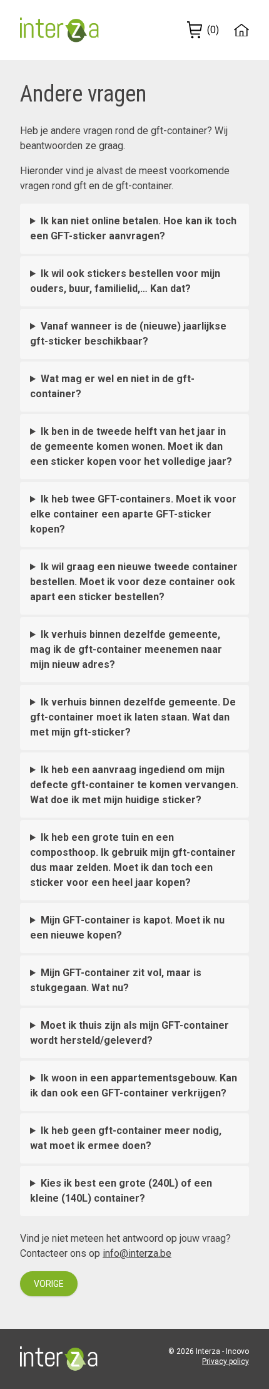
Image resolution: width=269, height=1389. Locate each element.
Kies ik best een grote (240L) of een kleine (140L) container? (121, 1190)
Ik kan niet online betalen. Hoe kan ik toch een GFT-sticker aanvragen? (133, 228)
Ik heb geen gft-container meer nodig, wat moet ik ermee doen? (125, 1138)
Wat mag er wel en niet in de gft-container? (112, 386)
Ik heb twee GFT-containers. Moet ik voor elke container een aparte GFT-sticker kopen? (133, 514)
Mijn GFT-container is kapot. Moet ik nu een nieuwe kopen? (127, 927)
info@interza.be (137, 1253)
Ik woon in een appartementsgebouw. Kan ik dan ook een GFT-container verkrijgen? (133, 1085)
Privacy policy (225, 1361)
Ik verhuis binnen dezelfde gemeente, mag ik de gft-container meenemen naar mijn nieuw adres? (126, 649)
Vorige (49, 1284)
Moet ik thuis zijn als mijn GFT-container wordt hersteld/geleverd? (129, 1032)
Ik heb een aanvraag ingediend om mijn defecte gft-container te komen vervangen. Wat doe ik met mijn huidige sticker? (134, 785)
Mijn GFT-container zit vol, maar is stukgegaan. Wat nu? (115, 980)
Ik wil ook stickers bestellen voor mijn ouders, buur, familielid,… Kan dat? (125, 281)
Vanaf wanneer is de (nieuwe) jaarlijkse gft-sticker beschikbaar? (128, 333)
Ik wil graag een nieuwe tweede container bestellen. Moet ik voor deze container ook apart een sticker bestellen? (134, 582)
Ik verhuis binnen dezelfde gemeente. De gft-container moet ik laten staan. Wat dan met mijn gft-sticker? (133, 717)
